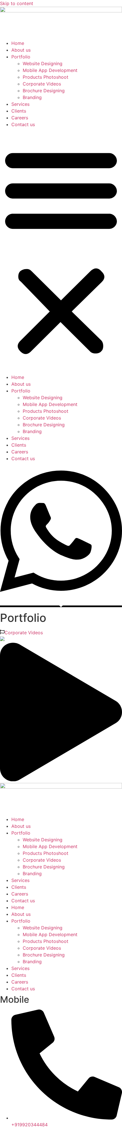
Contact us (23, 124)
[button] (61, 251)
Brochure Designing (44, 90)
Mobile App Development (50, 70)
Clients (18, 111)
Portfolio (20, 57)
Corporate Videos (42, 84)
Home (17, 43)
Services (20, 104)
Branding (32, 97)
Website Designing (42, 63)
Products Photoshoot (45, 77)
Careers (19, 117)
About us (21, 50)
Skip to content (16, 3)
